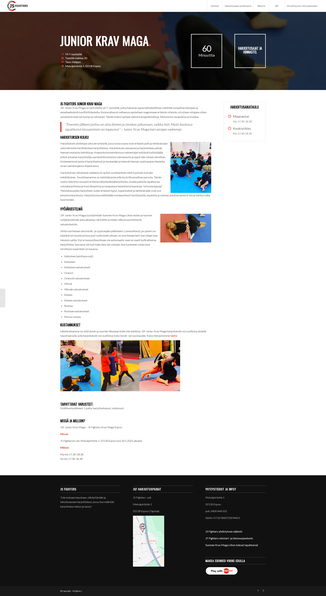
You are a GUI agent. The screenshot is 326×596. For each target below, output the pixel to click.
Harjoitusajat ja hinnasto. (250, 50)
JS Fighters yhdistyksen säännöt (223, 531)
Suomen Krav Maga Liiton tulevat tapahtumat (231, 545)
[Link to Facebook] (258, 590)
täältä (173, 335)
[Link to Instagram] (263, 590)
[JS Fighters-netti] (24, 6)
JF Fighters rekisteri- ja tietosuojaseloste (229, 538)
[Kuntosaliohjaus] (2, 298)
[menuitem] (214, 6)
